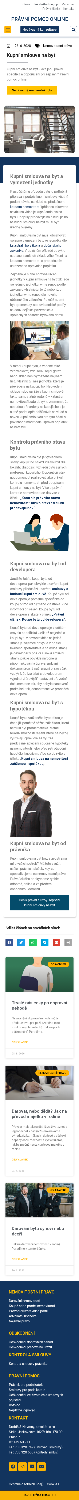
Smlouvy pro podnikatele (27, 1390)
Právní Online (39, 19)
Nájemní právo (19, 1321)
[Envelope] (41, 1466)
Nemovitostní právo (57, 46)
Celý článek (20, 1042)
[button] (7, 29)
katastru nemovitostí (25, 207)
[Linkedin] (32, 1466)
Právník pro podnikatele (26, 1385)
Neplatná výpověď (22, 1410)
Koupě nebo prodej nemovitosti (32, 1306)
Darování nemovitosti (24, 1301)
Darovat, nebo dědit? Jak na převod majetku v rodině (39, 1114)
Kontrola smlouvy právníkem (29, 1364)
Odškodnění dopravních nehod (31, 1342)
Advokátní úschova (22, 1316)
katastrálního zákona (25, 245)
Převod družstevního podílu (29, 1311)
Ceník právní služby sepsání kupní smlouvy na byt (39, 902)
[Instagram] (22, 1466)
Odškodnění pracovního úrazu (30, 1347)
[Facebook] (13, 1466)
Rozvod (14, 1405)
